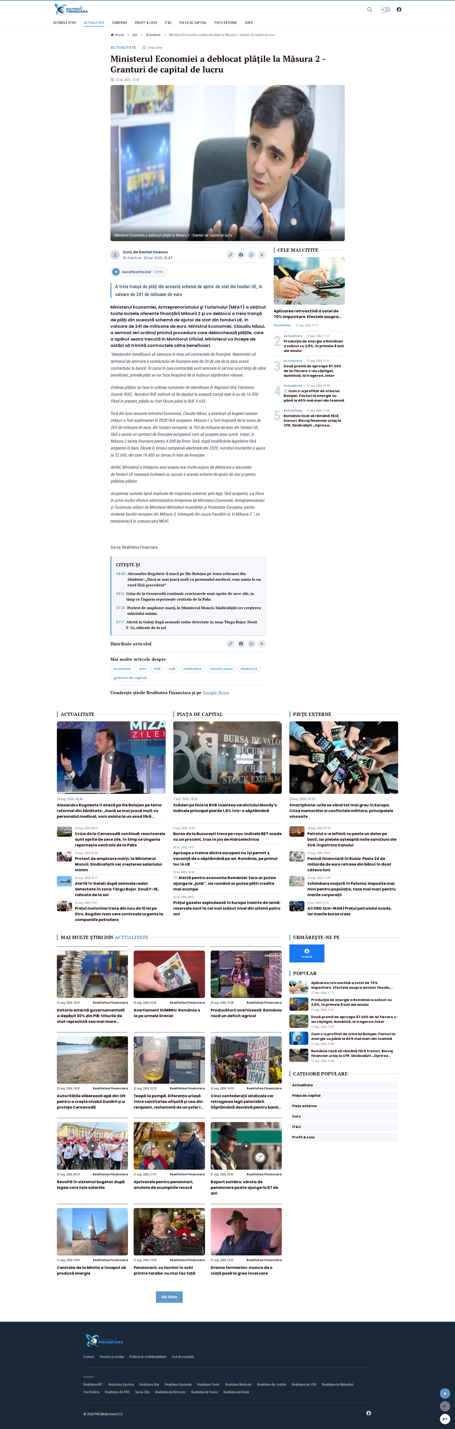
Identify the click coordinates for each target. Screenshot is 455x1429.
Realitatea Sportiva (121, 1384)
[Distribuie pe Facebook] (241, 255)
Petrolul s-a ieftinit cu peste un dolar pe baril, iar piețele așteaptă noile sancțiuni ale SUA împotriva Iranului (351, 839)
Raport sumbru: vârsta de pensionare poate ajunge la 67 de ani (244, 1187)
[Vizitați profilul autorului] (115, 255)
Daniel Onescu (153, 252)
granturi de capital (130, 677)
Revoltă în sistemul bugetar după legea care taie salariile (91, 1184)
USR (157, 668)
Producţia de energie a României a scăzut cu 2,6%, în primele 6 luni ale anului (314, 346)
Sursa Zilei (142, 1392)
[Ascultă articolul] (445, 1393)
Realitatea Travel (208, 1384)
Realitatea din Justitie (271, 1384)
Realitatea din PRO (117, 1392)
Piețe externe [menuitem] (225, 23)
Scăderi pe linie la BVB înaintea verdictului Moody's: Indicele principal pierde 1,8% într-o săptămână (225, 807)
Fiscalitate (282, 325)
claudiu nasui (221, 668)
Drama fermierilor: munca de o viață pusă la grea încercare (242, 1270)
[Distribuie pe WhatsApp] (251, 255)
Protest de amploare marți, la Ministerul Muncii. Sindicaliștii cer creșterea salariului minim (194, 610)
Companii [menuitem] (119, 23)
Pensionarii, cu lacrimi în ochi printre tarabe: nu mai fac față (164, 1270)
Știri (134, 35)
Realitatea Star (149, 1384)
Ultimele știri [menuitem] (64, 23)
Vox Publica (91, 1392)
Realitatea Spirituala (178, 1384)
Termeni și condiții (112, 1357)
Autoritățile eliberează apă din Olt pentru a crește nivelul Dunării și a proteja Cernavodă (91, 1101)
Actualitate (153, 35)
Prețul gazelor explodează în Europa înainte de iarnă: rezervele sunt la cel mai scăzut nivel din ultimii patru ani (226, 908)
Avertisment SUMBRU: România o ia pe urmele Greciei (167, 1013)
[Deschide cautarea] (369, 9)
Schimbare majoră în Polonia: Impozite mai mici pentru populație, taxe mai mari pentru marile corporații (351, 889)
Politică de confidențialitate (148, 1357)
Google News (216, 692)
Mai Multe (169, 1297)
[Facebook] (399, 9)
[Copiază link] (230, 255)
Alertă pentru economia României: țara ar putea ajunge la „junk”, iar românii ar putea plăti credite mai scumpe (224, 883)
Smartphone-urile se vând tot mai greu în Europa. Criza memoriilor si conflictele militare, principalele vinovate (341, 810)
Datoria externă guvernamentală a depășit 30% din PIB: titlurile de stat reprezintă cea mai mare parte (91, 1018)
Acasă (119, 35)
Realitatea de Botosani (170, 1392)
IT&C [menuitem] (168, 23)
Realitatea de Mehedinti (337, 1384)
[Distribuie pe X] (262, 255)
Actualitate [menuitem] (94, 23)
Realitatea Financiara (110, 1003)
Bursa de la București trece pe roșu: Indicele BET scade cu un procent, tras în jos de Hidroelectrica (227, 836)
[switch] (385, 9)
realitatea (192, 668)
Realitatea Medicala (238, 1384)
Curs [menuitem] (249, 23)
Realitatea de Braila (236, 1392)
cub (172, 668)
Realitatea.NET (93, 1384)
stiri (142, 668)
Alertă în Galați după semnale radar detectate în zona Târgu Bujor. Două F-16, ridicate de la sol (191, 624)
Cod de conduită (183, 1357)
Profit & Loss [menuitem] (146, 23)
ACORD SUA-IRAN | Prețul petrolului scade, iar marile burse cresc (349, 911)
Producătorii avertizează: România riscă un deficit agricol (246, 1013)
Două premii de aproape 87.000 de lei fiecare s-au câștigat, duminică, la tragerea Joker (312, 371)
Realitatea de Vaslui (204, 1392)
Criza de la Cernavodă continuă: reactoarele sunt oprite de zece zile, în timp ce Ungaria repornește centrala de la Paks (190, 596)
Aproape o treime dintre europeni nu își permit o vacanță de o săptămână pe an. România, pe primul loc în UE (225, 858)
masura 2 (249, 668)
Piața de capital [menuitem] (193, 23)
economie (122, 668)
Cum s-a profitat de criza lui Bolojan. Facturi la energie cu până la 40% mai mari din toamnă (314, 396)
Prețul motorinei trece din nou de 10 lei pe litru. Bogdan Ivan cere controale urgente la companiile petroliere (119, 914)
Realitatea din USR (304, 1384)
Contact (88, 1357)
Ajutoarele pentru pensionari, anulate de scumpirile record (163, 1184)
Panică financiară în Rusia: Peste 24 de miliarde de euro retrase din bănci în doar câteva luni (349, 864)
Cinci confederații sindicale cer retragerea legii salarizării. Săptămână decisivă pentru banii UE (244, 1104)
